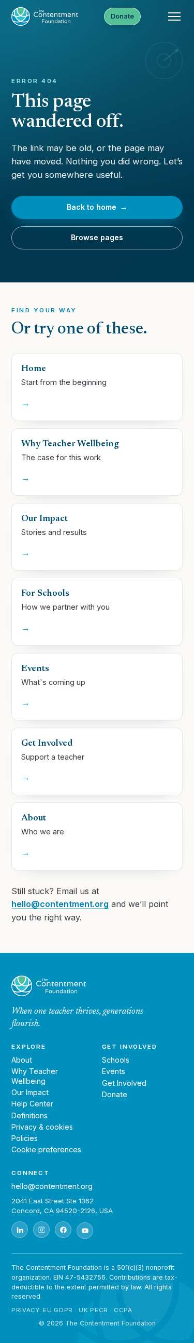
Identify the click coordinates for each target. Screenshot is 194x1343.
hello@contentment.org (60, 904)
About (21, 1059)
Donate (122, 16)
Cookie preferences (46, 1149)
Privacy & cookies (42, 1126)
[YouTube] (85, 1230)
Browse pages (97, 237)
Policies (24, 1138)
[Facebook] (63, 1229)
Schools (115, 1059)
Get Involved (124, 1083)
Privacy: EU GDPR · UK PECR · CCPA (71, 1310)
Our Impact (30, 1092)
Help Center (32, 1103)
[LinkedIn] (19, 1229)
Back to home (97, 207)
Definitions (29, 1115)
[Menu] (174, 16)
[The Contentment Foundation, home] (44, 16)
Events (113, 1071)
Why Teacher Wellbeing (34, 1076)
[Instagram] (41, 1229)
